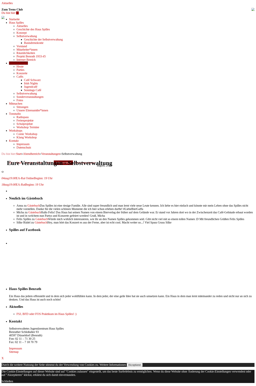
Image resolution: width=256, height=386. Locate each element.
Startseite (14, 19)
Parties (20, 69)
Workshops (15, 130)
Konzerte (21, 73)
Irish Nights (31, 83)
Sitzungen (22, 107)
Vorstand (21, 46)
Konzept (21, 32)
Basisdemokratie (33, 42)
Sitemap (14, 351)
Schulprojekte (24, 123)
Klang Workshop (26, 137)
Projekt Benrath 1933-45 (31, 56)
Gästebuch (33, 205)
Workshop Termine (27, 127)
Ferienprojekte (25, 120)
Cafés (19, 76)
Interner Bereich (26, 59)
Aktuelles (7, 3)
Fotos (19, 100)
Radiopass (22, 117)
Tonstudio (15, 113)
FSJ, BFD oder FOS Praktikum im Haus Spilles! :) (46, 314)
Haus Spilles (16, 22)
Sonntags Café (32, 90)
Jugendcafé (30, 86)
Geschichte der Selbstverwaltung (43, 39)
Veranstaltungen (18, 63)
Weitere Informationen (113, 364)
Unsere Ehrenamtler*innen (32, 110)
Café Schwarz (32, 80)
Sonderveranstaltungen (29, 96)
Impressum (22, 144)
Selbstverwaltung (26, 36)
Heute (20, 66)
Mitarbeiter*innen (26, 49)
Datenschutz (23, 147)
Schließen (7, 381)
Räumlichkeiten (25, 53)
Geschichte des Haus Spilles (33, 29)
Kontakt (14, 140)
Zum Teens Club (12, 9)
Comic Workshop (26, 134)
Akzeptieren (134, 365)
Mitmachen (15, 103)
